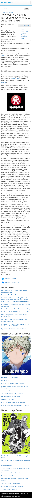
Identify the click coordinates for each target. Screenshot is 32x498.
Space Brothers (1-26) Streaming (10, 397)
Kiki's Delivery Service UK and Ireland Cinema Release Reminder (14, 291)
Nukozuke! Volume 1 (7, 476)
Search (26, 8)
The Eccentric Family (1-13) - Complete (12, 394)
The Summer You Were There (9, 489)
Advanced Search (8, 12)
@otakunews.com (12, 282)
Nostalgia (23, 35)
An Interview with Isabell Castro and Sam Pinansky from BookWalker (15, 305)
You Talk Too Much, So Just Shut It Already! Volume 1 (15, 461)
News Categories (24, 25)
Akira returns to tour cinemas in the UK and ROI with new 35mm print (14, 320)
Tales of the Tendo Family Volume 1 (11, 483)
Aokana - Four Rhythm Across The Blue (12, 383)
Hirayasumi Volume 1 (7, 465)
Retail (22, 38)
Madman (3, 82)
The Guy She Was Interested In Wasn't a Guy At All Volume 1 (15, 457)
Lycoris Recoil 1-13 (6, 380)
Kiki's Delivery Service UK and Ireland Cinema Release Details (14, 315)
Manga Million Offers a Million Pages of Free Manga (15, 309)
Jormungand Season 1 (7, 391)
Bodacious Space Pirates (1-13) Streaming (13, 402)
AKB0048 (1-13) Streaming (9, 399)
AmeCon (3, 56)
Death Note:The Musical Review (10, 295)
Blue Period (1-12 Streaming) (9, 377)
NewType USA (15, 78)
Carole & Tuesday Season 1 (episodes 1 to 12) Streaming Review (14, 387)
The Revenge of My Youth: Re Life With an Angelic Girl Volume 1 (15, 469)
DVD (27, 31)
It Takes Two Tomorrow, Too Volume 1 (12, 486)
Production (24, 37)
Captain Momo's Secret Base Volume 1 (12, 473)
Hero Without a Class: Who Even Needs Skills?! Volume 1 (14, 479)
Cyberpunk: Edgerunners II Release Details (13, 329)
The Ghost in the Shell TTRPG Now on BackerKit (15, 312)
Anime (22, 29)
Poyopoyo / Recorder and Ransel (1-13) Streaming (15, 405)
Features (23, 33)
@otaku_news (11, 278)
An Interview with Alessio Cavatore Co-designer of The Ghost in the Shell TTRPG (15, 325)
